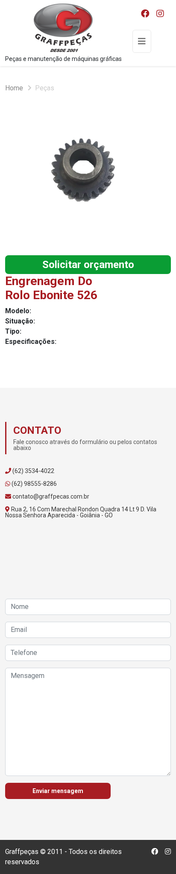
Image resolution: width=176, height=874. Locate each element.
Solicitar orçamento (88, 265)
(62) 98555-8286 (34, 483)
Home (14, 88)
